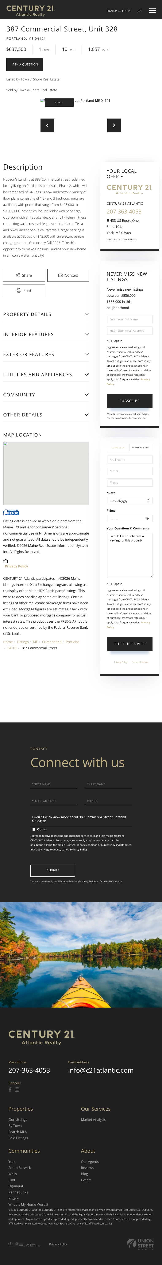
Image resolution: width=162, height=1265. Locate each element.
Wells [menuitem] (12, 1173)
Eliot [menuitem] (11, 1180)
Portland (72, 641)
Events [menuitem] (86, 1180)
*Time (111, 511)
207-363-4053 (124, 211)
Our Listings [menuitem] (17, 1119)
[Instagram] (17, 1090)
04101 (12, 648)
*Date (111, 493)
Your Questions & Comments (128, 528)
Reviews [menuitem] (87, 1167)
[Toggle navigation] (152, 10)
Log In (126, 11)
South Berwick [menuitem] (19, 1167)
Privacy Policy (16, 566)
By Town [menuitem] (15, 1125)
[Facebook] (10, 1090)
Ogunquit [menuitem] (15, 1186)
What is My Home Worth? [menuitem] (28, 1204)
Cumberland (52, 641)
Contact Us (114, 239)
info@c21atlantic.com (101, 1070)
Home (8, 641)
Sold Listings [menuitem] (18, 1138)
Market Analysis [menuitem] (93, 1119)
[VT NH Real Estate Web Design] (140, 1244)
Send (52, 871)
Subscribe (130, 401)
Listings (23, 641)
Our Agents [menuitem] (90, 1161)
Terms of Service (140, 662)
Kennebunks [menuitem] (18, 1192)
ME (35, 641)
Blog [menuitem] (84, 1173)
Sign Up (112, 11)
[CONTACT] (24, 64)
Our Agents (130, 239)
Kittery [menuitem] (13, 1198)
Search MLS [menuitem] (17, 1131)
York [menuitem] (12, 1161)
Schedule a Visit (141, 447)
